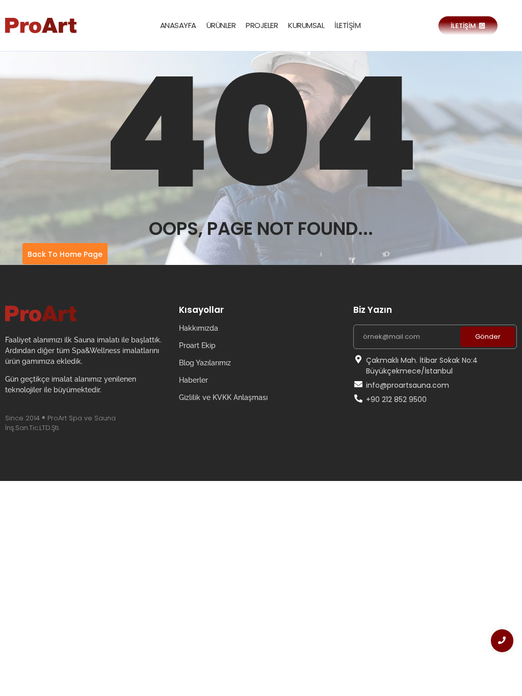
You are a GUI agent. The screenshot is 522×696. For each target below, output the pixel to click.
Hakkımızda (198, 328)
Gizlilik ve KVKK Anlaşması (223, 397)
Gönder (488, 336)
